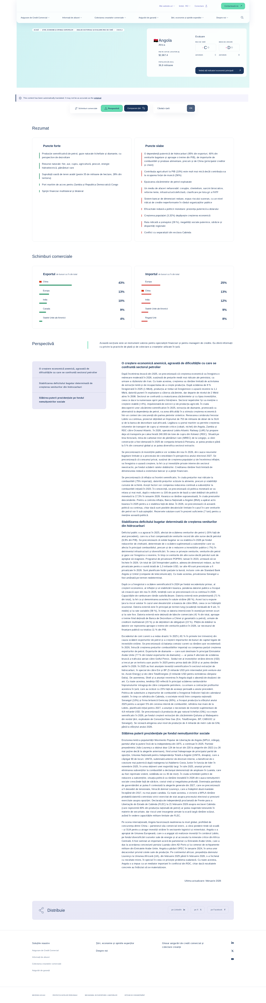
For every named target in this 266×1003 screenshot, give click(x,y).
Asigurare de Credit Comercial (45, 950)
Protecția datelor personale (65, 995)
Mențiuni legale (38, 995)
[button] (35, 18)
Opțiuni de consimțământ (135, 995)
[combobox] (170, 109)
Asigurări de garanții (41, 970)
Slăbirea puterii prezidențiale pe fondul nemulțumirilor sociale (61, 400)
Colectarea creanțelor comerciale (46, 964)
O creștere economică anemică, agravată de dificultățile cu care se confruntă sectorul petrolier (68, 370)
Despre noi (102, 950)
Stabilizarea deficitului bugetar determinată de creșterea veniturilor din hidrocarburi (65, 385)
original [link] (97, 98)
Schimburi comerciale (87, 108)
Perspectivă (113, 108)
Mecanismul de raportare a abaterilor (101, 995)
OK (192, 108)
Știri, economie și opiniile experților (115, 943)
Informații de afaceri (41, 957)
